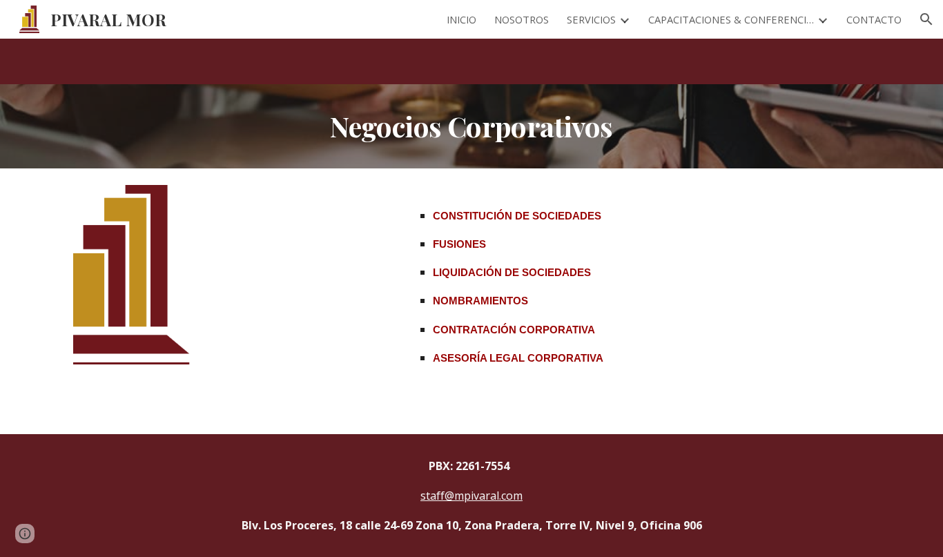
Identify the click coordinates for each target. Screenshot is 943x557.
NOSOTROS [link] (521, 19)
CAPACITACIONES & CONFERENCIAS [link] (731, 19)
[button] (926, 19)
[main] (471, 126)
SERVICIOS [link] (591, 19)
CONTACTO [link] (874, 19)
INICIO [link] (461, 19)
